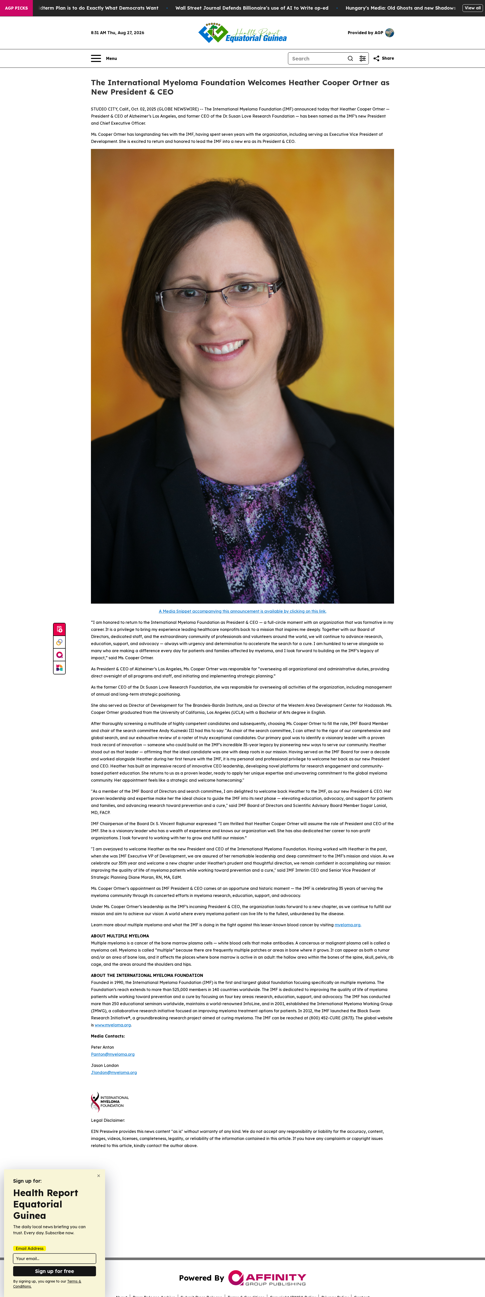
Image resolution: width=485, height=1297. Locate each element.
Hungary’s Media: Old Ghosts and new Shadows (401, 8)
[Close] (98, 1175)
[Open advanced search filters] (362, 58)
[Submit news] (59, 629)
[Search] (350, 58)
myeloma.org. (348, 924)
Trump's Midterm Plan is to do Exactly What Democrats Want (86, 8)
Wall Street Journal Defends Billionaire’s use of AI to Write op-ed (252, 8)
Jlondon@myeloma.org (114, 1072)
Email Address (29, 1248)
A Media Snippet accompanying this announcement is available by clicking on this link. (242, 611)
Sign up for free (54, 1271)
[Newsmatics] (59, 667)
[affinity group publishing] (59, 655)
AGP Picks (16, 8)
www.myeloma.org (113, 1024)
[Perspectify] (59, 642)
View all (473, 7)
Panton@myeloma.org (113, 1054)
